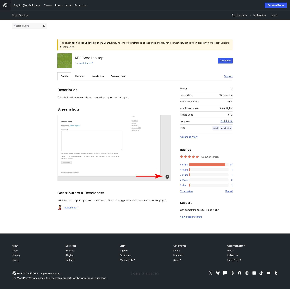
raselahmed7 (86, 63)
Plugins (69, 255)
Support (228, 76)
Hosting (16, 255)
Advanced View (189, 136)
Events (176, 250)
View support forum (191, 216)
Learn (122, 246)
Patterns (70, 260)
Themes (70, 250)
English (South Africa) (51, 273)
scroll (215, 128)
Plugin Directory (20, 15)
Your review (186, 191)
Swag (177, 260)
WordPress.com (236, 246)
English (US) (227, 121)
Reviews (80, 76)
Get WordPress (275, 5)
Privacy (15, 260)
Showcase (71, 246)
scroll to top (226, 128)
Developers (125, 255)
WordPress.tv (128, 260)
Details (64, 76)
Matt (230, 250)
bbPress (232, 255)
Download (225, 60)
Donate (178, 255)
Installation (98, 76)
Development (118, 76)
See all (229, 191)
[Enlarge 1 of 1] (167, 118)
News (15, 250)
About (15, 246)
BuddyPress (234, 260)
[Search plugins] (44, 26)
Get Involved (179, 246)
